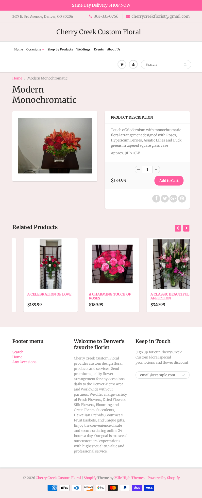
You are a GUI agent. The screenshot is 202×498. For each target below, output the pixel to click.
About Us (113, 49)
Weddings (83, 49)
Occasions (33, 49)
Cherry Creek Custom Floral (98, 32)
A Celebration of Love (38, 294)
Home (18, 49)
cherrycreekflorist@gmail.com (161, 16)
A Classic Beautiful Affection (158, 296)
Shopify (90, 478)
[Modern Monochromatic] (55, 145)
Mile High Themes (129, 478)
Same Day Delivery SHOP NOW (101, 5)
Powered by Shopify (164, 478)
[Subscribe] (183, 375)
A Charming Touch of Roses (99, 296)
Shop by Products (60, 49)
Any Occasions (24, 362)
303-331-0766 (106, 16)
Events (99, 49)
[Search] (185, 65)
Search (17, 352)
